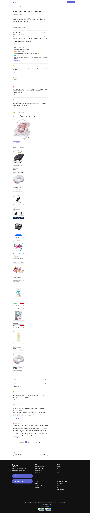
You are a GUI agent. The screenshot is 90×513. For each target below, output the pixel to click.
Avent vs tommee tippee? (41, 452)
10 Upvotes (17, 72)
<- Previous (17, 454)
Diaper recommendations (19, 452)
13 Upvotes (17, 44)
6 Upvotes (17, 81)
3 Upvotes (17, 107)
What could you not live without (42, 6)
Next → (40, 442)
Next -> (44, 454)
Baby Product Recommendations (28, 6)
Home (14, 6)
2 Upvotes (17, 375)
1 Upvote (16, 437)
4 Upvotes (17, 94)
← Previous (22, 442)
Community (19, 6)
